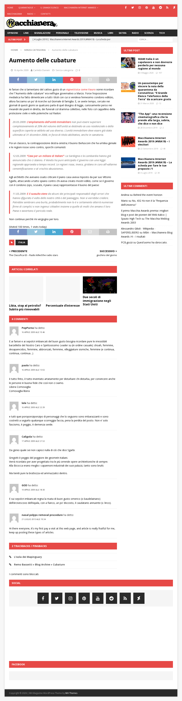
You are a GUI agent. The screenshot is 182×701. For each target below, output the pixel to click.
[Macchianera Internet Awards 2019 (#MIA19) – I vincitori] (128, 141)
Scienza (149, 32)
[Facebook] (126, 7)
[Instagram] (139, 7)
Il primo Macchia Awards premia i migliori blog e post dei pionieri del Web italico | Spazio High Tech (144, 214)
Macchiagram (14, 13)
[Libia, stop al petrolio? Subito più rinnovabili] (26, 289)
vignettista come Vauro (81, 89)
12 (160, 103)
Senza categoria (64, 70)
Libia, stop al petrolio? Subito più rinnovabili (25, 307)
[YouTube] (153, 7)
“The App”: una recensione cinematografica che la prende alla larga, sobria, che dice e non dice (155, 118)
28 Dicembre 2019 (148, 127)
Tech (162, 32)
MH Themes (71, 693)
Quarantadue (25, 7)
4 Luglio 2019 (146, 172)
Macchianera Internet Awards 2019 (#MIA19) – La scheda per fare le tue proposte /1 (155, 163)
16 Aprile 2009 (21, 70)
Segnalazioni (42, 32)
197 (160, 72)
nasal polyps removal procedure (42, 515)
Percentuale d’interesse (63, 306)
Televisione (81, 32)
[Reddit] (160, 7)
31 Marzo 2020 (147, 103)
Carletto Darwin (41, 70)
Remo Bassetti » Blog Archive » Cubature (39, 564)
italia (21, 242)
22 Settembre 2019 (149, 148)
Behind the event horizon (147, 194)
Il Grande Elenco (50, 7)
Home (10, 7)
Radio (30, 13)
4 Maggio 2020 (147, 72)
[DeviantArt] (174, 7)
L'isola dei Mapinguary (28, 557)
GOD (24, 485)
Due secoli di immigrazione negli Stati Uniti (97, 300)
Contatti (45, 13)
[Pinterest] (146, 7)
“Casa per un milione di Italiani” (45, 156)
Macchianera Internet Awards (80, 7)
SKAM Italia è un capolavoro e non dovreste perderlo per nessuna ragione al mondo (155, 63)
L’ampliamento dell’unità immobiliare (49, 122)
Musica (98, 32)
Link (26, 32)
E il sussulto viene (37, 193)
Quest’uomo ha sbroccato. (152, 242)
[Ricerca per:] (155, 39)
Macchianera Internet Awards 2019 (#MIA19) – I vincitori (154, 141)
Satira (122, 32)
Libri (110, 32)
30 (159, 172)
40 (164, 148)
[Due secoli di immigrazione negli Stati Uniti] (100, 284)
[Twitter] (133, 7)
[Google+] (167, 7)
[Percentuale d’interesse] (63, 289)
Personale (62, 32)
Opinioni (12, 32)
